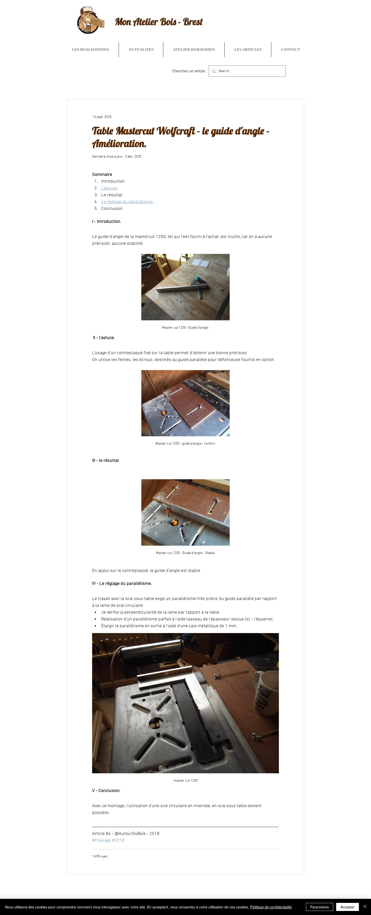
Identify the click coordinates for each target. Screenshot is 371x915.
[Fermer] (365, 907)
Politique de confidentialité (271, 906)
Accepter (347, 906)
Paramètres (319, 906)
